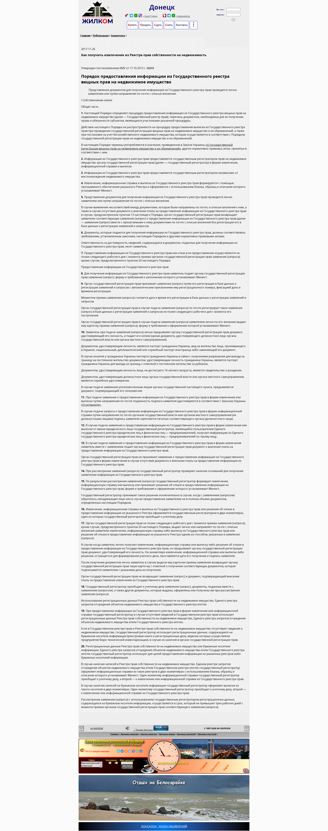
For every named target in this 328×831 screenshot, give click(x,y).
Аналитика (118, 35)
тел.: (222, 9)
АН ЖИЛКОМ (96, 728)
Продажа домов (167, 734)
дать (158, 25)
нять (169, 25)
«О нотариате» (91, 405)
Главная (85, 35)
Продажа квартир (130, 734)
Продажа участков (207, 734)
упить (132, 25)
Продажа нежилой (186, 734)
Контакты (182, 25)
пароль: (220, 14)
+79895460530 (183, 16)
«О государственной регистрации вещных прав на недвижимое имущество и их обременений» (157, 146)
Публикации (101, 35)
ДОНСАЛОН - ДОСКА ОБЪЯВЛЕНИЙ (164, 826)
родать (145, 25)
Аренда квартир (149, 734)
